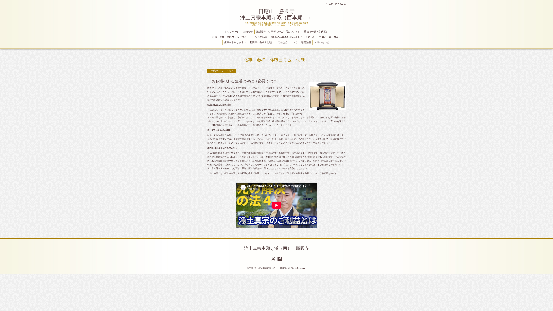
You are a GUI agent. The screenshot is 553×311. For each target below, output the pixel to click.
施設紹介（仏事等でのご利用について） (278, 31)
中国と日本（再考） (330, 37)
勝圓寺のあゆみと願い (262, 42)
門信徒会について (287, 42)
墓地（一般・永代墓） (316, 31)
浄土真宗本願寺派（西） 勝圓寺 (276, 248)
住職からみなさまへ (235, 42)
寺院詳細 (306, 42)
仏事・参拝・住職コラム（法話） (230, 37)
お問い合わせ (321, 42)
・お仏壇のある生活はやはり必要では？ (242, 81)
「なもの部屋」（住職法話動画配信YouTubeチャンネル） (283, 37)
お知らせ (248, 31)
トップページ (232, 31)
